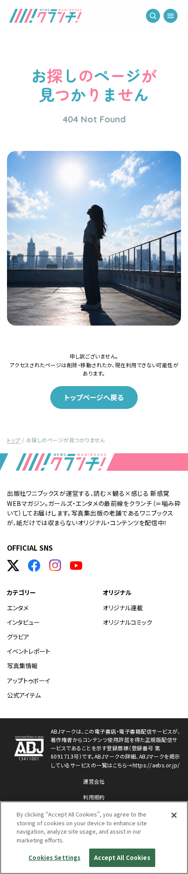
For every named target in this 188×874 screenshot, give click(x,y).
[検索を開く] (153, 17)
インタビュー (23, 622)
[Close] (174, 815)
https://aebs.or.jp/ (156, 765)
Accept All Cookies (122, 857)
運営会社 (94, 781)
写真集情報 (22, 665)
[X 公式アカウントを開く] (13, 565)
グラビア (18, 636)
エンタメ (17, 607)
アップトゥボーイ (28, 680)
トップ (13, 440)
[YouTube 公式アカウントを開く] (76, 565)
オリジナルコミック (127, 622)
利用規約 (94, 797)
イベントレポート (28, 651)
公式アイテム (24, 695)
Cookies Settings (54, 857)
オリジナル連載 (123, 607)
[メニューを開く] (170, 17)
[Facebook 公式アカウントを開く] (34, 565)
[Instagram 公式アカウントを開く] (55, 565)
